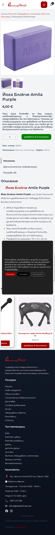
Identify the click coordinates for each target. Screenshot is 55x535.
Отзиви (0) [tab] (9, 172)
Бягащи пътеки (13, 459)
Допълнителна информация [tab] (20, 166)
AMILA (47, 150)
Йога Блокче (16, 188)
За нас (8, 409)
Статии (9, 420)
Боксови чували (13, 437)
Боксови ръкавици (14, 440)
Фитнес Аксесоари (25, 150)
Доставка (10, 401)
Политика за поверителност (20, 398)
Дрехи (8, 444)
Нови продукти (13, 390)
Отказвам (23, 274)
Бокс (7, 433)
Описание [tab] (9, 160)
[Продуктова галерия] (27, 48)
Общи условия (12, 394)
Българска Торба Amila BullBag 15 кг (35, 334)
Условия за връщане (15, 405)
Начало (4, 14)
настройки (12, 269)
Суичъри (9, 452)
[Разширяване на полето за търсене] (44, 4)
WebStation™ (22, 527)
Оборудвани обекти (15, 413)
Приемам (10, 274)
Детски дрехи (12, 448)
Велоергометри (13, 463)
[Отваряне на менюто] (3, 4)
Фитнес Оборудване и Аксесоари (25, 14)
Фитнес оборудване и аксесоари (22, 456)
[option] (18, 83)
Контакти (10, 416)
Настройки (38, 274)
